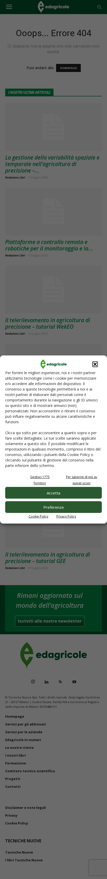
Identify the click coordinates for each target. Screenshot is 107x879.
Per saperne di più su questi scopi (81, 480)
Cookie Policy (38, 516)
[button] (95, 364)
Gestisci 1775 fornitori (40, 480)
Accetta (53, 492)
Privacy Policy (66, 516)
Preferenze (53, 507)
